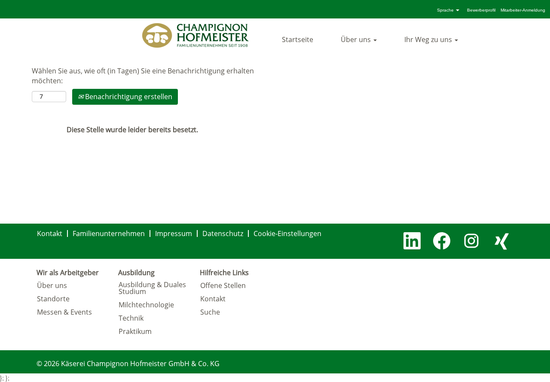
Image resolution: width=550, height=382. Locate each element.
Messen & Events (64, 312)
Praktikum (135, 331)
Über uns (52, 285)
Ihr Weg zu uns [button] (429, 39)
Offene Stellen (223, 285)
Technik (131, 318)
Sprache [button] (446, 10)
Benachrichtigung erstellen (127, 96)
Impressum (173, 233)
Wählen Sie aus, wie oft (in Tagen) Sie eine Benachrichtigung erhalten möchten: (143, 75)
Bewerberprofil (481, 10)
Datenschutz (222, 233)
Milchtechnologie (146, 305)
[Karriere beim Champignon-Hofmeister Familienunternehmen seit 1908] (195, 35)
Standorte (53, 299)
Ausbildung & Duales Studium (152, 288)
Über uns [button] (357, 39)
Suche (210, 312)
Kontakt (49, 233)
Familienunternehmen (109, 233)
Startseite (297, 39)
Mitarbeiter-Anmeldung (523, 10)
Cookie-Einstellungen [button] (287, 233)
